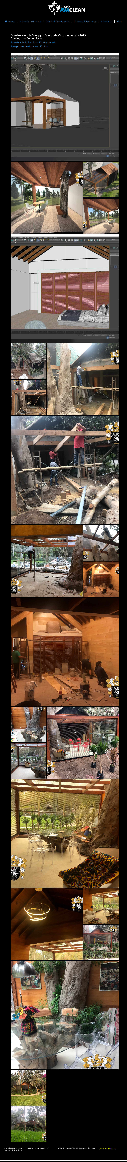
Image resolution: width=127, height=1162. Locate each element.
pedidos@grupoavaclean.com (84, 1148)
